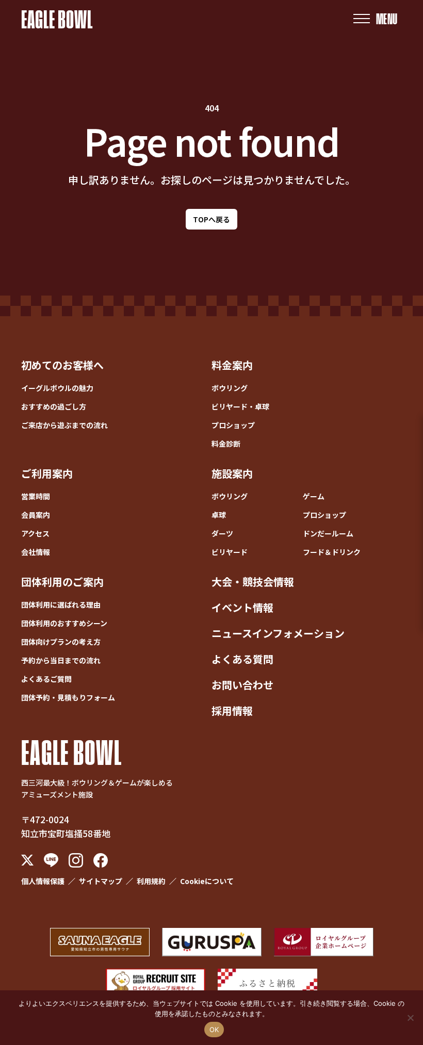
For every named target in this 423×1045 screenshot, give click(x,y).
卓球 (219, 515)
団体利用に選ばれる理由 (61, 604)
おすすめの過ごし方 (53, 406)
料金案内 (232, 364)
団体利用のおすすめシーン (64, 623)
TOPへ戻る (211, 219)
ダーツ (222, 533)
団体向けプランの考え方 (61, 641)
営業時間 (35, 496)
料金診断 (226, 443)
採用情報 (232, 710)
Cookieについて (207, 881)
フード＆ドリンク (332, 552)
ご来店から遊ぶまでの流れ (64, 425)
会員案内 (35, 515)
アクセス (35, 533)
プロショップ (233, 425)
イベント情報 (242, 607)
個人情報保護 (42, 881)
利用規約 (151, 881)
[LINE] (51, 860)
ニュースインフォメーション (278, 633)
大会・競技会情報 (253, 581)
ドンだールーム (328, 533)
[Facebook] (100, 860)
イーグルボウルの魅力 (57, 388)
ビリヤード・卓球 (240, 406)
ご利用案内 (47, 473)
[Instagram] (76, 860)
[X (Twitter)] (27, 860)
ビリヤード (230, 552)
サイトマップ (100, 881)
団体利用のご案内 (62, 581)
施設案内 (232, 473)
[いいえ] (410, 1018)
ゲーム (313, 496)
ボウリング (230, 388)
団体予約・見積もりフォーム (68, 697)
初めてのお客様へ (62, 364)
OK (214, 1029)
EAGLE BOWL (57, 18)
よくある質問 (242, 658)
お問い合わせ (242, 684)
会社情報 (35, 552)
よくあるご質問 (46, 679)
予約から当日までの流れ (61, 660)
